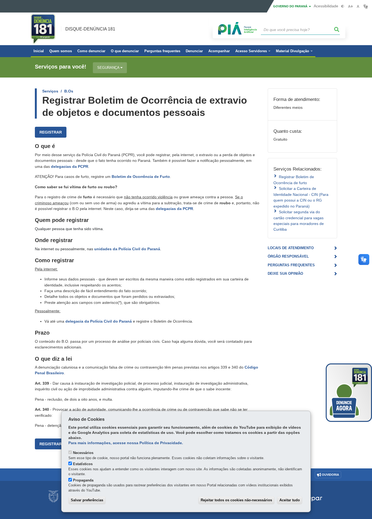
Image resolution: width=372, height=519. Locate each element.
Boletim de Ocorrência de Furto (141, 176)
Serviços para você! (60, 67)
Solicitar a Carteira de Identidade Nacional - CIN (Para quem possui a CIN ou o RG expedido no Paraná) (300, 197)
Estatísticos (83, 464)
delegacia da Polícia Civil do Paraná (98, 321)
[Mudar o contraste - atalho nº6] (343, 6)
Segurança (108, 68)
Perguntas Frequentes (291, 265)
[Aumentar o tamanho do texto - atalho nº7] (350, 6)
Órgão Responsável (288, 256)
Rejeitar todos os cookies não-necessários (236, 500)
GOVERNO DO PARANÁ (290, 6)
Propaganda (83, 480)
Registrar (50, 132)
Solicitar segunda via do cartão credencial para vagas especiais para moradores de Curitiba (298, 220)
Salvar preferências (87, 500)
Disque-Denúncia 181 (90, 29)
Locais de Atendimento (291, 248)
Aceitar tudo (289, 500)
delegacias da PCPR (69, 166)
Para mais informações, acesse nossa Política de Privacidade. (125, 443)
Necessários (83, 453)
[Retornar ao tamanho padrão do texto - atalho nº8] (358, 6)
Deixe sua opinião (285, 273)
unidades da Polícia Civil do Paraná (127, 249)
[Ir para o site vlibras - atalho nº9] (365, 6)
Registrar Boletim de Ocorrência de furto (293, 180)
